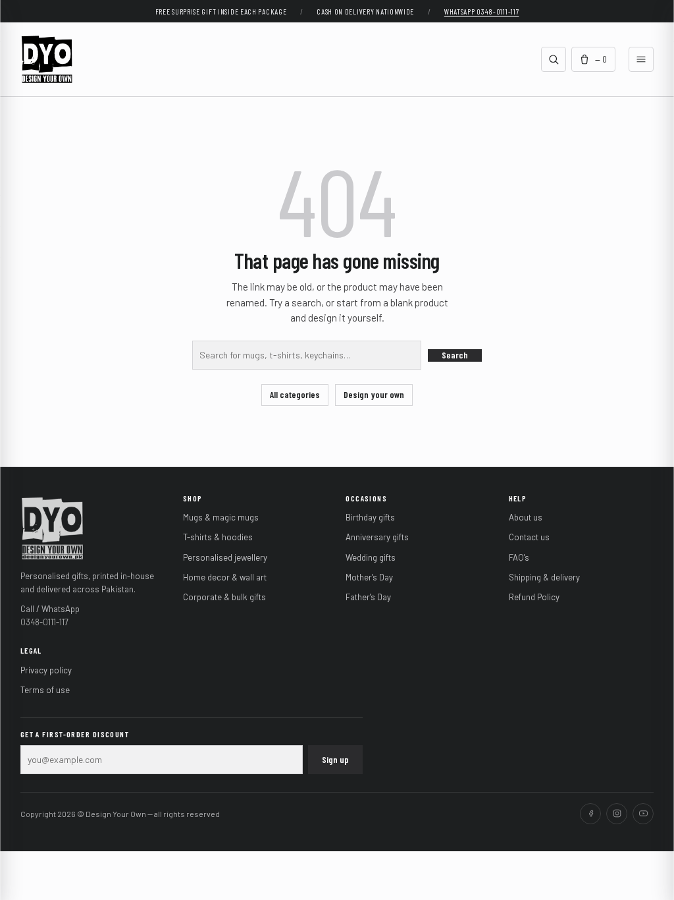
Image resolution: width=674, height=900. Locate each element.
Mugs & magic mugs (221, 517)
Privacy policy (46, 670)
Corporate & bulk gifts (224, 597)
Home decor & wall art (225, 577)
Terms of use (45, 690)
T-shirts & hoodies (218, 537)
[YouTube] (643, 813)
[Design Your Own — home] (52, 527)
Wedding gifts (371, 557)
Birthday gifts (370, 517)
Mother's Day (369, 577)
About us (525, 517)
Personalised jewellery (225, 557)
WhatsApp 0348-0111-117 (481, 11)
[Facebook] (590, 813)
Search (455, 354)
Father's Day (368, 597)
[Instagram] (616, 813)
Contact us (529, 537)
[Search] (553, 59)
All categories (295, 394)
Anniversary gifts (377, 537)
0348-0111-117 (44, 622)
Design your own (374, 394)
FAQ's (519, 557)
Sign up (335, 759)
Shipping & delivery (544, 577)
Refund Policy (534, 597)
